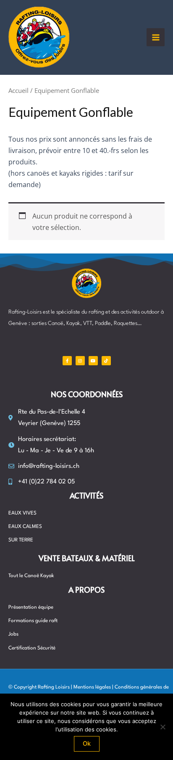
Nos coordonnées (87, 394)
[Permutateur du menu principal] (156, 37)
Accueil (18, 90)
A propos (86, 589)
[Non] (162, 727)
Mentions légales (92, 687)
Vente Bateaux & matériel (87, 558)
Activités (86, 495)
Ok (87, 743)
